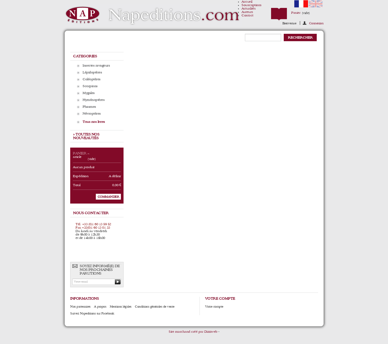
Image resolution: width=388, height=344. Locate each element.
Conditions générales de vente (154, 306)
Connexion (316, 23)
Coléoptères (92, 79)
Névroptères (92, 113)
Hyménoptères (94, 100)
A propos (100, 306)
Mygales (89, 93)
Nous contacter (90, 213)
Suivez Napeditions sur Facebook (92, 313)
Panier (295, 13)
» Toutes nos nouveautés (86, 136)
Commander (108, 196)
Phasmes (89, 107)
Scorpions (90, 86)
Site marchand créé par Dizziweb (193, 331)
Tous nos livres (94, 122)
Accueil (247, 1)
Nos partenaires (80, 306)
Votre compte (214, 306)
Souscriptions (252, 5)
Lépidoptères (92, 72)
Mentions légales (120, 306)
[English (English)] (316, 6)
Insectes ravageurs (96, 65)
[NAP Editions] (153, 15)
